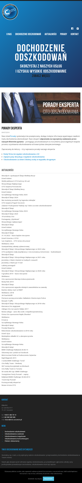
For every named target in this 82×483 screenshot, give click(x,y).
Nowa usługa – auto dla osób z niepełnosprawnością (22, 312)
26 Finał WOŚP (7, 295)
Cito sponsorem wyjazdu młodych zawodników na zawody (24, 287)
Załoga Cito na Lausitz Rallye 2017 (15, 309)
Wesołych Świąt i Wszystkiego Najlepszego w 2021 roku (23, 257)
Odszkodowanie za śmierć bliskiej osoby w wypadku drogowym (30, 159)
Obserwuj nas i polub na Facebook (15, 352)
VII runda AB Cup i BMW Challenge (15, 371)
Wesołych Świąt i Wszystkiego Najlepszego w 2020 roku (23, 271)
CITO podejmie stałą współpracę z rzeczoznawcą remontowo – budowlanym (31, 252)
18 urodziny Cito (8, 216)
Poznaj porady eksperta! (11, 382)
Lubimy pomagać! (8, 265)
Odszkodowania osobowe (14, 434)
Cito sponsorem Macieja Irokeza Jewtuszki (18, 279)
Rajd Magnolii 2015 (9, 358)
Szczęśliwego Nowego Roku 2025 (15, 195)
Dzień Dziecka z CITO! (10, 238)
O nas (9, 34)
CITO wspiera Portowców (11, 186)
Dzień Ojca (6, 333)
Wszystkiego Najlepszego (12, 184)
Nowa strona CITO (9, 385)
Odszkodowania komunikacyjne (17, 439)
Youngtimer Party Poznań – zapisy (15, 374)
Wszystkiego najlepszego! (12, 222)
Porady (63, 34)
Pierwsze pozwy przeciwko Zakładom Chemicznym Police (24, 298)
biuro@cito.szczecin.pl (13, 420)
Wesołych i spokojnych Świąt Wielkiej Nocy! (18, 176)
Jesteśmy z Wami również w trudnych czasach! (19, 260)
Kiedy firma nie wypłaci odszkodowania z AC (22, 154)
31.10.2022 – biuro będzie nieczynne (16, 235)
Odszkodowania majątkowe (15, 436)
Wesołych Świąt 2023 (10, 214)
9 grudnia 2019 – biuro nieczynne (14, 274)
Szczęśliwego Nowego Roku (12, 230)
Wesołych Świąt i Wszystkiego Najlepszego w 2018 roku (23, 303)
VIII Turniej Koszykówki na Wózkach (15, 366)
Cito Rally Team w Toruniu (12, 369)
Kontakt (75, 34)
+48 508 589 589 (9, 417)
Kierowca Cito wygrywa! (11, 306)
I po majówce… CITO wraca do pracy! (16, 241)
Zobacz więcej (41, 76)
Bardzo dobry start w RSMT (12, 290)
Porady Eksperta (8, 328)
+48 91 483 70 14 (10, 415)
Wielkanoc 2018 (8, 293)
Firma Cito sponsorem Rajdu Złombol (16, 314)
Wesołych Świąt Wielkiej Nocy (13, 189)
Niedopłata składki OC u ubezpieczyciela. (17, 336)
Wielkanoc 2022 (8, 244)
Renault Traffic (7, 301)
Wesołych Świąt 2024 (10, 197)
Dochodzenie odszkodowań (28, 34)
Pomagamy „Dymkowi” (10, 219)
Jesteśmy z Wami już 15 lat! (12, 263)
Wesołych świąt (8, 325)
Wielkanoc (6, 276)
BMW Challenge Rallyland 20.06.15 (15, 350)
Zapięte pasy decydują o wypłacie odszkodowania (24, 157)
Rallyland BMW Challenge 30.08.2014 (16, 377)
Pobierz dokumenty (12, 441)
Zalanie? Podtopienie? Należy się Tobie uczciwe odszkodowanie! (27, 206)
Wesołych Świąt (8, 208)
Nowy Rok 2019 (8, 282)
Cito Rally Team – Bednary (12, 363)
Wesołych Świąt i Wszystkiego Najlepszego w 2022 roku (23, 249)
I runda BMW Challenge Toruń (13, 361)
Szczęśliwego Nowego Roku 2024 (15, 211)
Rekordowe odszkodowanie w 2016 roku (17, 331)
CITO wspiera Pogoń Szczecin (13, 203)
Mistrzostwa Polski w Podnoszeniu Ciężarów (19, 355)
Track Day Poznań (9, 380)
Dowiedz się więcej (35, 479)
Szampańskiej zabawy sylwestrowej (15, 246)
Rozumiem (48, 479)
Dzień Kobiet (7, 178)
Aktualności (50, 34)
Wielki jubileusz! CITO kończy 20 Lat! (16, 181)
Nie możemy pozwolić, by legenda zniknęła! (18, 200)
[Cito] (41, 11)
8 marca (5, 320)
